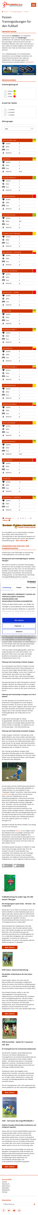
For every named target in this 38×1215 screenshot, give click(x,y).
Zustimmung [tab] (6, 587)
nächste (5, 520)
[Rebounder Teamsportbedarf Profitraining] (19, 75)
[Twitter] (9, 1210)
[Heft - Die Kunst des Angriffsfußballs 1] (9, 1107)
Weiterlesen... (30, 62)
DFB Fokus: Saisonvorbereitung (15, 970)
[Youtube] (14, 1210)
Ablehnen (19, 631)
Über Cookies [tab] (31, 587)
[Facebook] (3, 1210)
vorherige (8, 518)
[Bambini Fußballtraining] (19, 529)
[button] (7, 865)
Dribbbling (5, 794)
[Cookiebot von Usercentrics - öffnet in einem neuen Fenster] (27, 582)
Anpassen (18, 626)
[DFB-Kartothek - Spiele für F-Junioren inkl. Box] (9, 1028)
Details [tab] (18, 587)
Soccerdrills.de (12, 4)
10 (30, 518)
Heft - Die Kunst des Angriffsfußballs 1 (18, 1121)
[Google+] (19, 1210)
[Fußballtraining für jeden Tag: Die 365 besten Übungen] (9, 883)
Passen (18, 831)
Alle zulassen (19, 620)
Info (32, 40)
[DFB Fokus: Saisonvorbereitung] (7, 959)
